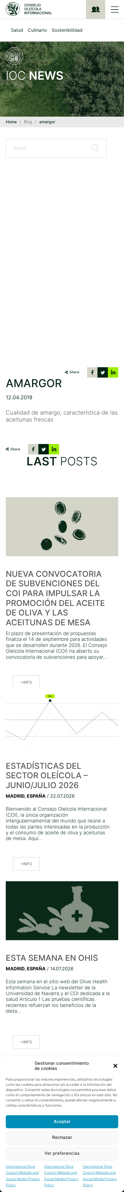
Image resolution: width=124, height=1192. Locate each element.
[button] (115, 1066)
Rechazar (62, 1137)
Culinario (37, 30)
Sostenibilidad (67, 30)
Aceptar (62, 1121)
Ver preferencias (62, 1153)
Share (74, 372)
